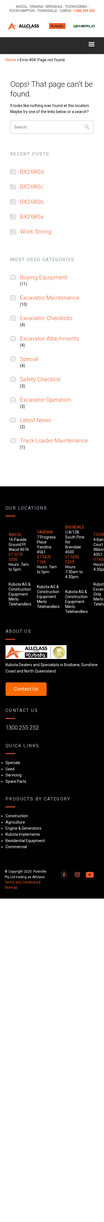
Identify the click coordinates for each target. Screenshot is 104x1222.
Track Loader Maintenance (54, 440)
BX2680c (32, 186)
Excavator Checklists (46, 318)
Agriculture (15, 822)
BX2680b (32, 202)
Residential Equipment (25, 840)
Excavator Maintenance (50, 297)
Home (11, 60)
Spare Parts (16, 781)
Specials (13, 762)
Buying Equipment (43, 277)
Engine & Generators (23, 828)
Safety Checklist (40, 379)
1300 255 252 (22, 727)
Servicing (14, 775)
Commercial (16, 847)
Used (10, 769)
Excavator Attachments (49, 338)
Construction (17, 816)
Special (29, 359)
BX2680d (32, 171)
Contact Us (26, 689)
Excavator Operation (45, 399)
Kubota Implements (23, 834)
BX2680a (32, 216)
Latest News (35, 420)
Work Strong (36, 231)
